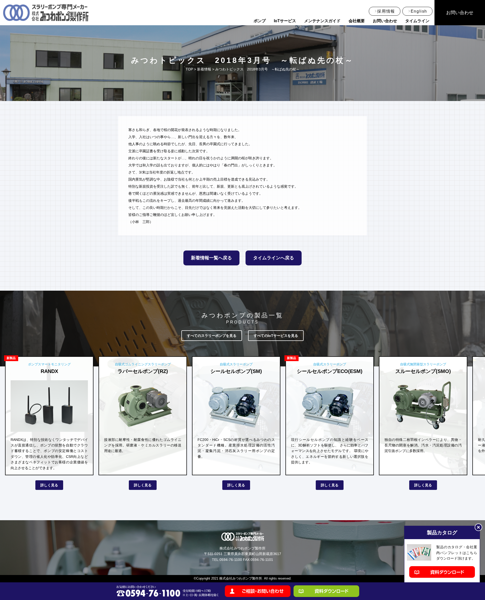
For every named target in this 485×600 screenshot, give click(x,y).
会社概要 (357, 21)
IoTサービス (285, 21)
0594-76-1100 (231, 560)
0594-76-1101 (262, 560)
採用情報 (386, 11)
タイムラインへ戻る (273, 257)
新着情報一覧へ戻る (211, 257)
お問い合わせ (385, 21)
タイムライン (417, 21)
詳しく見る (49, 485)
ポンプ (260, 21)
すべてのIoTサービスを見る (276, 336)
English (419, 11)
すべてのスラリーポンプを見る (211, 336)
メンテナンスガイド (322, 21)
